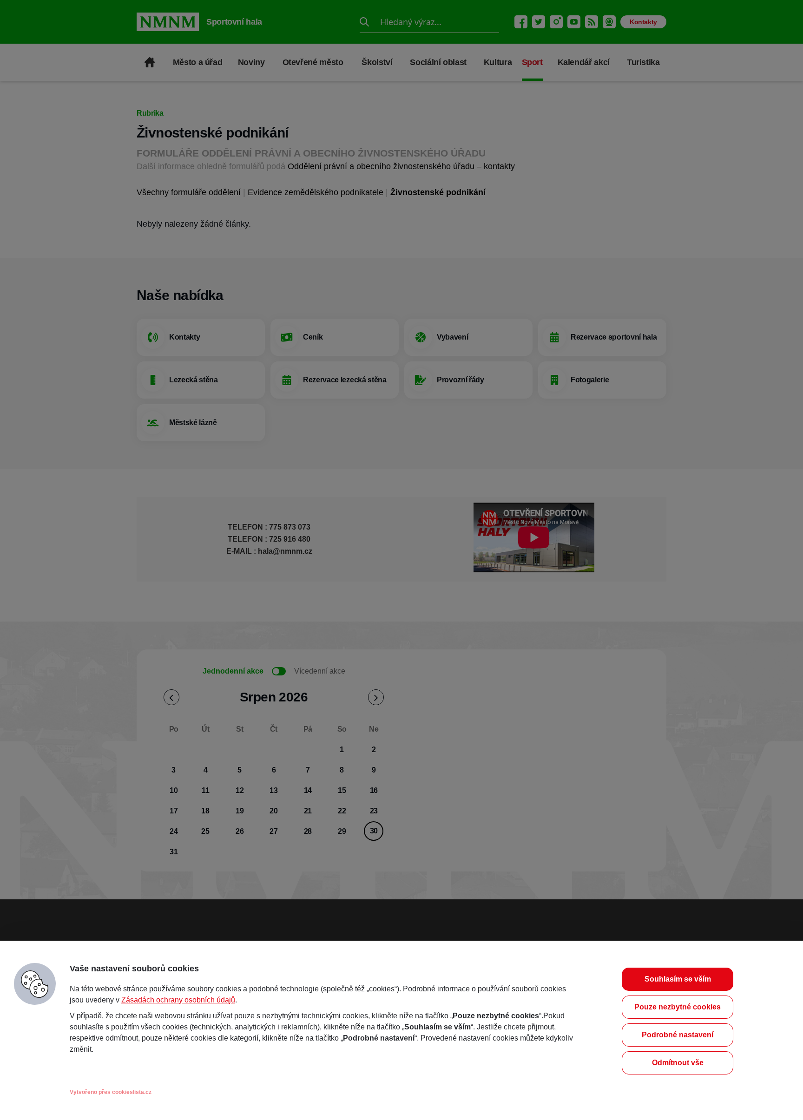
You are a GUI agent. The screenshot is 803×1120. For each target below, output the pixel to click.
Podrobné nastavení (677, 1035)
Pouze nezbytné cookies (677, 1007)
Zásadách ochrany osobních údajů (178, 1000)
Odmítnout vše (678, 1063)
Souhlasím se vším (678, 979)
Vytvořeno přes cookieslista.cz (110, 1092)
